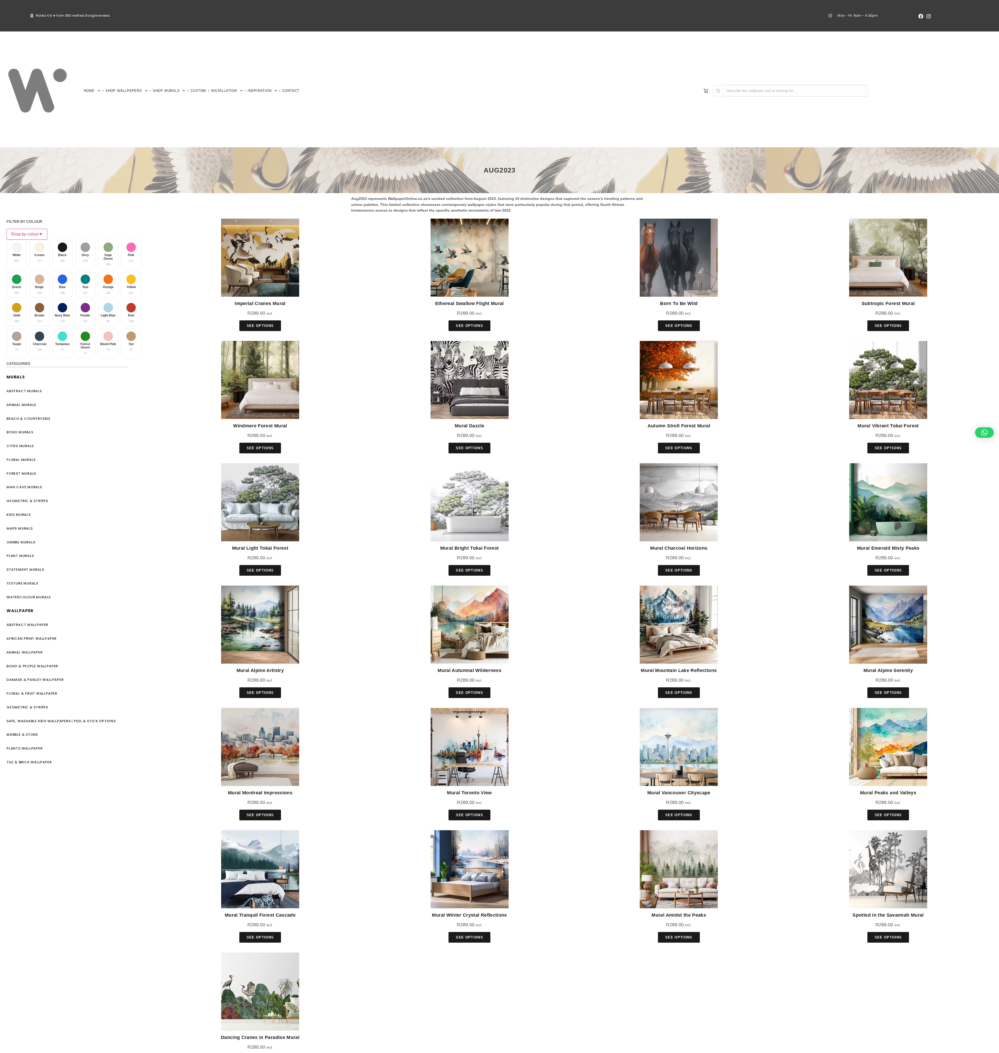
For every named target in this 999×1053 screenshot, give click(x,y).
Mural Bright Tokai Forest (469, 548)
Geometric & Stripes (27, 500)
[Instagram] (928, 16)
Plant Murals (20, 555)
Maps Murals (20, 528)
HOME (89, 91)
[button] (984, 432)
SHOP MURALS (166, 91)
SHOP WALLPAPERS (123, 91)
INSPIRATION (260, 91)
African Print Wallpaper (31, 638)
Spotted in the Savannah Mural (888, 915)
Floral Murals (21, 459)
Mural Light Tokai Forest (260, 548)
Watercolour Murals (29, 597)
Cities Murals (20, 445)
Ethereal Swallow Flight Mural (469, 303)
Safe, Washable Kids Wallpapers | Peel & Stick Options (61, 721)
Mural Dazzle (469, 425)
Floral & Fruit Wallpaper (32, 693)
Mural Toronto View (469, 792)
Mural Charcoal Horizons (678, 548)
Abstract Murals (24, 391)
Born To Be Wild (678, 303)
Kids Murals (19, 514)
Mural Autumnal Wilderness (469, 670)
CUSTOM (198, 91)
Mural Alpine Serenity (888, 670)
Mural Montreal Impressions (260, 792)
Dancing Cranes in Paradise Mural (260, 1037)
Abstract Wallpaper (27, 624)
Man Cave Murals (24, 487)
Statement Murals (25, 569)
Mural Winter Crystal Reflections (469, 915)
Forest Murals (21, 473)
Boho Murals (20, 432)
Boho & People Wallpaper (32, 666)
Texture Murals (22, 583)
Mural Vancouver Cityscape (678, 792)
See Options (260, 326)
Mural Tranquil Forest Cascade (260, 915)
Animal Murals (21, 404)
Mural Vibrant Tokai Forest (888, 425)
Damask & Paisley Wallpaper (35, 679)
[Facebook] (920, 16)
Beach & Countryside (28, 418)
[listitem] (17, 254)
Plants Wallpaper (25, 748)
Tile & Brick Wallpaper (29, 762)
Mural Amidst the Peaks (678, 915)
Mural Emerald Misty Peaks (888, 548)
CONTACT (291, 91)
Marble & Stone (22, 734)
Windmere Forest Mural (260, 425)
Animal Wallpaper (25, 652)
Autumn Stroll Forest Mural (679, 425)
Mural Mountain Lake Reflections (679, 670)
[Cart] (705, 90)
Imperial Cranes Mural (260, 303)
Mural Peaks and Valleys (888, 792)
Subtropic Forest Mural (888, 303)
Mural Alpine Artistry (260, 670)
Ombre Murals (21, 542)
